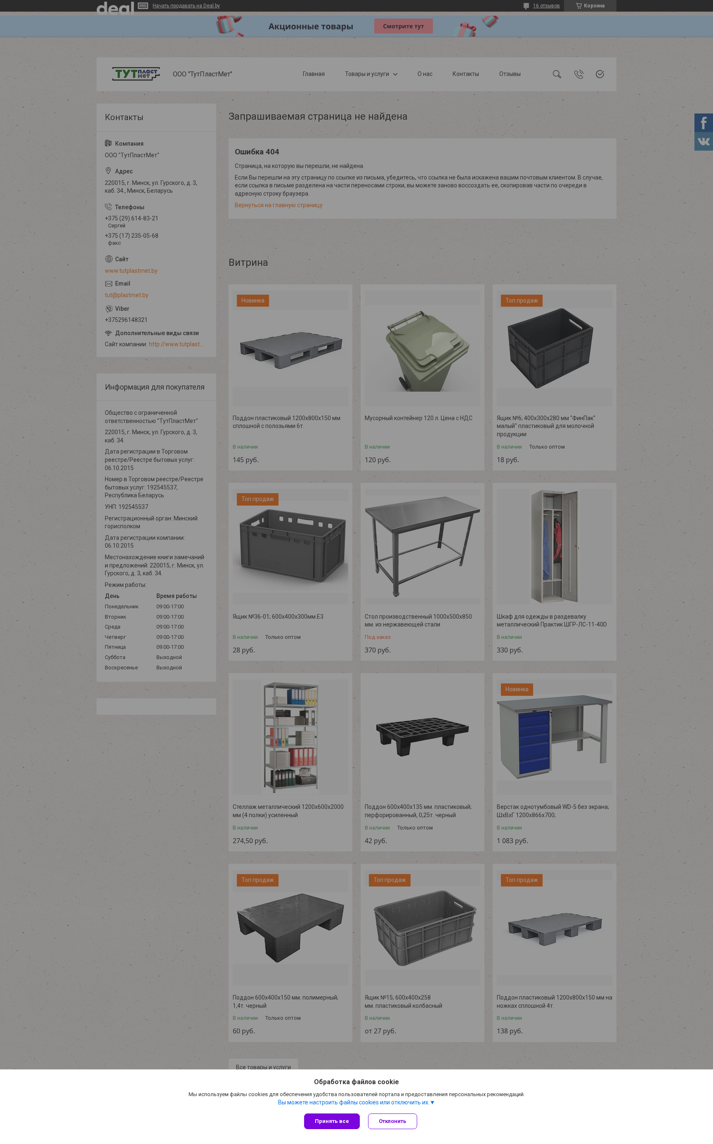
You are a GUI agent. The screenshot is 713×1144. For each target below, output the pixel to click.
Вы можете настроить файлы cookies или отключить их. (354, 1102)
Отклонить (392, 1121)
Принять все (332, 1121)
